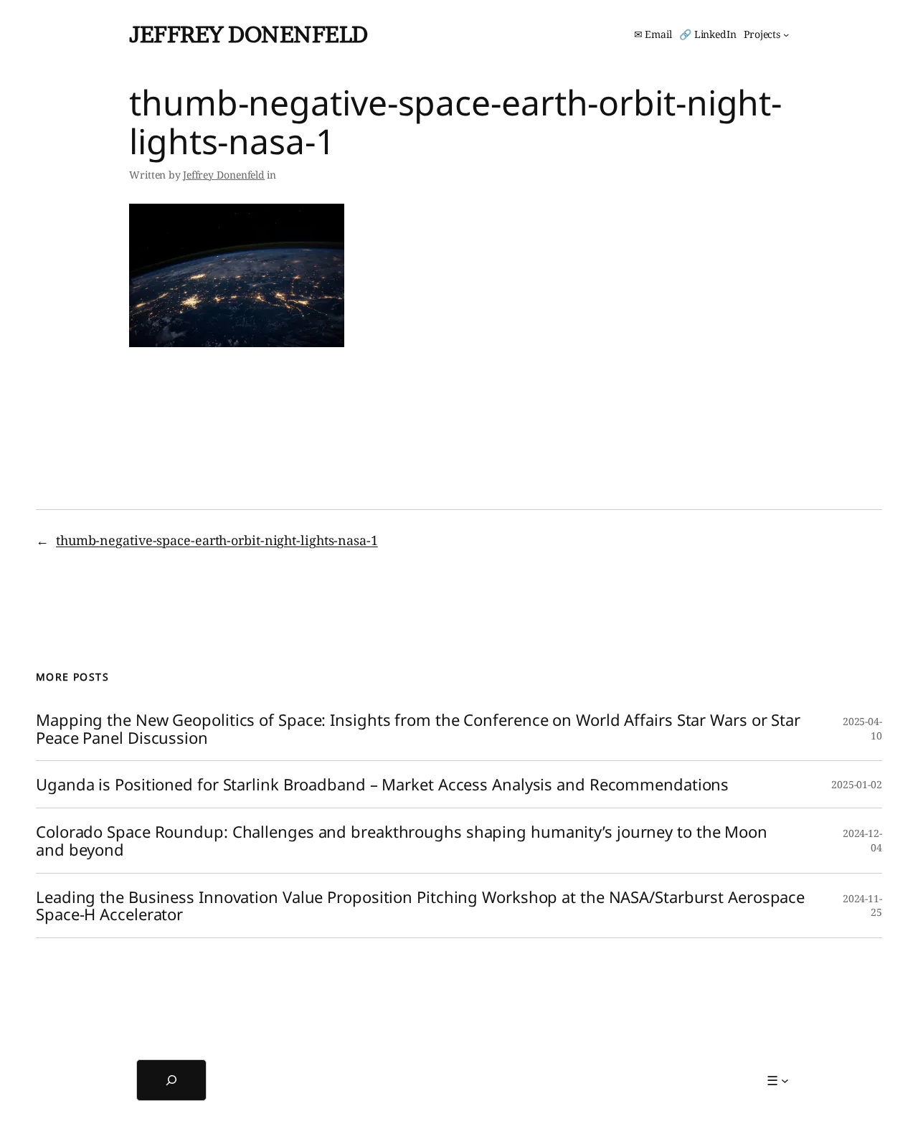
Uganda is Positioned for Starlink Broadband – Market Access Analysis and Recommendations (382, 784)
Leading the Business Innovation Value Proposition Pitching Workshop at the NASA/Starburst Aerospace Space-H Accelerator (420, 906)
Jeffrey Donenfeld (248, 34)
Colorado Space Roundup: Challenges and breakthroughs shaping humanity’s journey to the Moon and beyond (401, 841)
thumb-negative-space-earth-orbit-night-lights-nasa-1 (217, 540)
